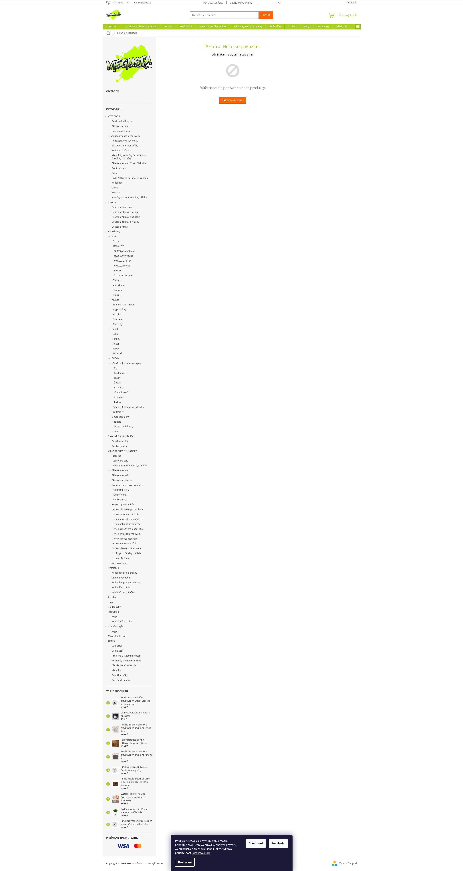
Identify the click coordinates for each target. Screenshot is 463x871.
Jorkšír (117, 402)
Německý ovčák (122, 392)
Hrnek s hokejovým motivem (128, 509)
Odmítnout (256, 843)
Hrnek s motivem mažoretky (128, 529)
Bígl (116, 368)
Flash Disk (113, 612)
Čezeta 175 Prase (123, 275)
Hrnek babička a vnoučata (126, 524)
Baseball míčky (120, 441)
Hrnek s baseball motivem (127, 548)
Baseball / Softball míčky (125, 146)
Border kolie (120, 373)
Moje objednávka (213, 3)
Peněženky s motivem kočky (128, 407)
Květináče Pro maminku (124, 573)
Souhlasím (278, 843)
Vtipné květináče (121, 578)
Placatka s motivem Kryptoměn (130, 466)
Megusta (116, 422)
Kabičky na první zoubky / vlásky (129, 197)
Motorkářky (119, 285)
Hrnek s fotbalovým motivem (128, 519)
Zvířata (115, 358)
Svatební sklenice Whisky (125, 222)
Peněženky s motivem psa (127, 363)
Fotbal (116, 339)
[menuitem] (112, 26)
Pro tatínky (118, 412)
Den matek (117, 651)
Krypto (115, 300)
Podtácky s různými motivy (126, 661)
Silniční (116, 295)
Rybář (116, 349)
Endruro (117, 280)
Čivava (117, 383)
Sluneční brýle (115, 626)
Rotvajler (118, 397)
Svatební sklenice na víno (125, 212)
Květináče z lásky (121, 587)
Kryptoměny (119, 309)
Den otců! (117, 646)
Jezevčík (118, 387)
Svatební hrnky (120, 227)
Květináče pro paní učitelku (126, 582)
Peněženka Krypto (122, 121)
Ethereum (118, 319)
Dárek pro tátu (120, 461)
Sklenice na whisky (122, 480)
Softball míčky (119, 446)
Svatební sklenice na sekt (126, 217)
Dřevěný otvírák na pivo (124, 665)
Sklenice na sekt (121, 475)
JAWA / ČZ (118, 246)
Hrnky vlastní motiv (122, 150)
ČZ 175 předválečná (124, 251)
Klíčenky (116, 670)
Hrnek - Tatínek (121, 558)
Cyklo (116, 334)
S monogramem (120, 417)
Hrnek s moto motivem (125, 539)
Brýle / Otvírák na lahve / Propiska (130, 178)
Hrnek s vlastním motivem (127, 534)
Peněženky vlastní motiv (125, 141)
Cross (116, 241)
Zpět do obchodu (232, 100)
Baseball (117, 353)
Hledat (265, 15)
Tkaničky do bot (117, 636)
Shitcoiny (118, 324)
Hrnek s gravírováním (123, 504)
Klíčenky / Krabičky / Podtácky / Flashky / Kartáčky (129, 157)
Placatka (116, 456)
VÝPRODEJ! (114, 116)
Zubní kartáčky (120, 675)
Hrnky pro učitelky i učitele (127, 553)
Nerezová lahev (120, 563)
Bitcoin (116, 314)
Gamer (115, 431)
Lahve (115, 188)
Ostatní (112, 641)
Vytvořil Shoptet (348, 863)
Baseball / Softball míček (121, 436)
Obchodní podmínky (241, 3)
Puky (114, 173)
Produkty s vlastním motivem (124, 136)
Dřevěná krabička (121, 680)
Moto (114, 236)
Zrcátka (116, 192)
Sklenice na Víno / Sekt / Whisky (129, 163)
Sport (115, 329)
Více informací (201, 853)
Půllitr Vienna (119, 495)
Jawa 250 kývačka (123, 256)
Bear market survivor (124, 305)
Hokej (116, 344)
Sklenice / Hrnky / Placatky (122, 451)
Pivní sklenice (119, 168)
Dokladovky (114, 607)
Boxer (117, 378)
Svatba (112, 202)
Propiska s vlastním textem (126, 656)
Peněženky (114, 231)
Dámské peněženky (122, 426)
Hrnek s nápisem (121, 131)
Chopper (117, 290)
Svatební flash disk (122, 207)
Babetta (118, 271)
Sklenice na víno (120, 126)
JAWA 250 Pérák (122, 261)
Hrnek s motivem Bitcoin (126, 514)
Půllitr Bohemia (121, 490)
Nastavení (185, 862)
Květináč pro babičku (123, 592)
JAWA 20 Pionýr (122, 266)
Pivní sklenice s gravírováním (127, 485)
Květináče (117, 183)
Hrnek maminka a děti (124, 543)
